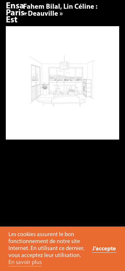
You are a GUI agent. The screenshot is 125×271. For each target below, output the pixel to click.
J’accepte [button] (104, 249)
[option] (62, 85)
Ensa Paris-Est (16, 13)
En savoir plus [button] (25, 262)
